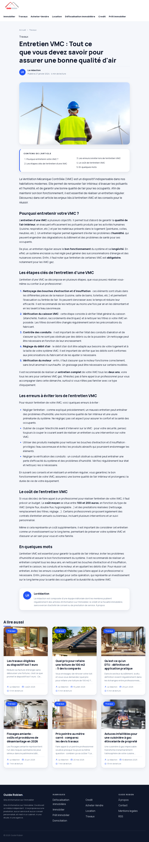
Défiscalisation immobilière (80, 16)
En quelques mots (88, 167)
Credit (102, 16)
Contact (122, 805)
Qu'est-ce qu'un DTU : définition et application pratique (118, 664)
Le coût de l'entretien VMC (92, 162)
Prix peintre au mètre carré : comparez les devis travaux (70, 737)
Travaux (23, 16)
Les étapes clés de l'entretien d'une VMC (46, 163)
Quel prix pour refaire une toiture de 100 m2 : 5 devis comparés (70, 664)
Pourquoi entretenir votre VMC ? (42, 159)
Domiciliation (60, 820)
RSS (120, 816)
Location (57, 16)
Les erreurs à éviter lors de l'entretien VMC (100, 158)
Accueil (22, 30)
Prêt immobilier (117, 16)
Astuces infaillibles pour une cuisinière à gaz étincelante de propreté (120, 737)
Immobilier (9, 16)
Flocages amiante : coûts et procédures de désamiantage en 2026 (22, 737)
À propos (100, 605)
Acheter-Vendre (40, 16)
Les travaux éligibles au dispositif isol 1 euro (22, 663)
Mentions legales (128, 811)
